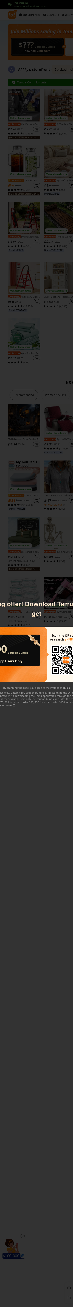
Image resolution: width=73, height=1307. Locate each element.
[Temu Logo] (65, 659)
